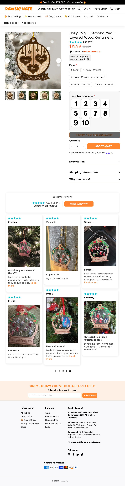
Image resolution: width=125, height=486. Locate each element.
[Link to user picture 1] (24, 246)
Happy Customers (30, 423)
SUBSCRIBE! (89, 395)
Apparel (88, 16)
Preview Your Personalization (94, 134)
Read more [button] (90, 282)
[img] (14, 218)
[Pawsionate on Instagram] (69, 454)
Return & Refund (53, 423)
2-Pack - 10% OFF (92, 70)
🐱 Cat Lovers (72, 16)
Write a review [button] (79, 203)
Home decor (11, 22)
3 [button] (63, 371)
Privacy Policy (52, 416)
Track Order (100, 8)
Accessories (29, 22)
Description (77, 161)
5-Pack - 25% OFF (104, 84)
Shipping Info (51, 420)
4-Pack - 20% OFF (80, 84)
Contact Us (26, 416)
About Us (25, 412)
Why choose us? (79, 179)
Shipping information (83, 172)
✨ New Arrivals (33, 16)
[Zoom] (33, 60)
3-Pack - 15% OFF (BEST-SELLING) (88, 77)
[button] (76, 42)
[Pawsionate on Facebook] (73, 454)
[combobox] (60, 8)
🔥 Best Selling (12, 16)
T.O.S (47, 412)
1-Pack (74, 70)
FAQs (47, 427)
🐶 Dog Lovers (53, 16)
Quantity (74, 140)
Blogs (23, 427)
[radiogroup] (95, 113)
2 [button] (59, 371)
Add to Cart (103, 146)
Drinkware (102, 16)
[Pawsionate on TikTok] (82, 454)
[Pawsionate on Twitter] (77, 454)
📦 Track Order (28, 420)
